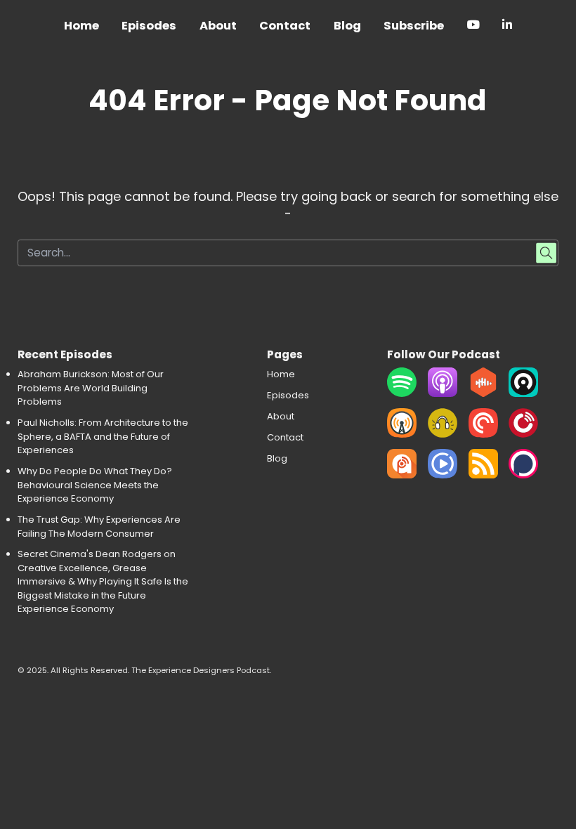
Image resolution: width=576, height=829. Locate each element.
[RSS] (483, 475)
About (218, 26)
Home (81, 26)
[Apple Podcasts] (442, 393)
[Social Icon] (507, 27)
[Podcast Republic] (442, 475)
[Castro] (523, 393)
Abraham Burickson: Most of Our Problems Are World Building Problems (91, 387)
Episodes (149, 26)
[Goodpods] (442, 434)
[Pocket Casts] (483, 434)
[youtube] (473, 27)
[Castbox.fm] (483, 393)
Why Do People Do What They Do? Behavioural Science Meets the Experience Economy (95, 484)
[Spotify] (402, 393)
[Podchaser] (523, 475)
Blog (347, 26)
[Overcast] (402, 434)
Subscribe (414, 26)
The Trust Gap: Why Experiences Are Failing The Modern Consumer (99, 526)
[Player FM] (523, 434)
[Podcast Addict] (402, 475)
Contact (284, 26)
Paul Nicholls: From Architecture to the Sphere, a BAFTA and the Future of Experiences (103, 436)
